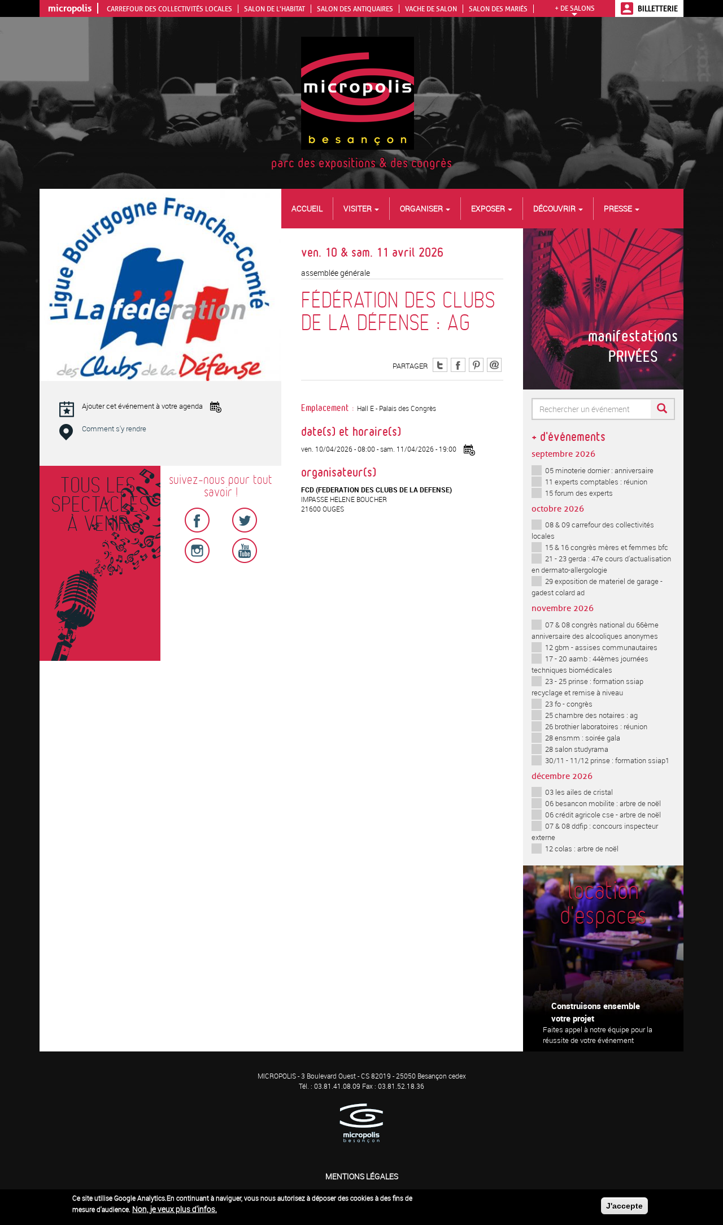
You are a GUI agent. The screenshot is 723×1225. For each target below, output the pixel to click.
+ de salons (575, 8)
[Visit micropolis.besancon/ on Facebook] (458, 364)
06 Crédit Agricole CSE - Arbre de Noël (603, 815)
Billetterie (658, 8)
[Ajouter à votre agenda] (469, 450)
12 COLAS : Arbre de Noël (582, 848)
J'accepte (624, 1205)
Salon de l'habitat (274, 9)
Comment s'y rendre (114, 428)
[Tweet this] (440, 364)
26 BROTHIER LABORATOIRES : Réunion (596, 726)
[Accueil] (362, 92)
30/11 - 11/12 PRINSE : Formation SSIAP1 (607, 760)
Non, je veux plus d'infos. (174, 1209)
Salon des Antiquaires (355, 9)
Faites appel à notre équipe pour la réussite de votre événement (597, 1034)
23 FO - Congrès (569, 704)
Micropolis (70, 8)
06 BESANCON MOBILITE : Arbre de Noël (603, 803)
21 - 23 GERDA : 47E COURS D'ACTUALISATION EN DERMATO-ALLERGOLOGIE (601, 564)
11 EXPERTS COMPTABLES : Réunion (596, 482)
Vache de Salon (431, 9)
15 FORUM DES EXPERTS (579, 493)
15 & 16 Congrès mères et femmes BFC (606, 547)
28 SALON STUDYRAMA (576, 749)
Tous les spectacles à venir (97, 505)
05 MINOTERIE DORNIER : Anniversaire (599, 470)
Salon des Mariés (498, 9)
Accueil (307, 208)
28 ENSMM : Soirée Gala (582, 738)
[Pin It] (476, 364)
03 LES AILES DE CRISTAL (579, 792)
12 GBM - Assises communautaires (601, 647)
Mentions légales (361, 1176)
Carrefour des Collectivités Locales (169, 9)
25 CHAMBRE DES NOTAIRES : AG (591, 715)
